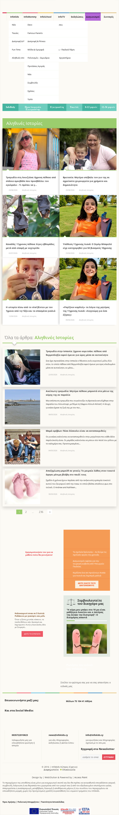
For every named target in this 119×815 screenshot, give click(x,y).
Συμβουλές (33, 82)
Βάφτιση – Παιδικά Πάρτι (63, 49)
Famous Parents (35, 33)
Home (4, 17)
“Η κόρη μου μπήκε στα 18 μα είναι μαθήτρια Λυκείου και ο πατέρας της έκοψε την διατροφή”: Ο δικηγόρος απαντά (86, 613)
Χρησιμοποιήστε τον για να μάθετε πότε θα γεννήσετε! (39, 553)
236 (41, 512)
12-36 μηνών (108, 107)
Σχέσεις (31, 91)
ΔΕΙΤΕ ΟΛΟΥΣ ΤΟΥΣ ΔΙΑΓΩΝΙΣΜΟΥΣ (87, 584)
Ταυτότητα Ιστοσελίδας (52, 802)
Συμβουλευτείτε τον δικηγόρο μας (90, 602)
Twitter (16, 721)
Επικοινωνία (68, 769)
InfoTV (61, 16)
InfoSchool (45, 16)
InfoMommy (30, 16)
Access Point (80, 777)
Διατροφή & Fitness (36, 41)
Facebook (8, 721)
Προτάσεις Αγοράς (36, 66)
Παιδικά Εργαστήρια (61, 57)
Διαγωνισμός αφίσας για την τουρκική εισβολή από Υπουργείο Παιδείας (88, 564)
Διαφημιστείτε (51, 769)
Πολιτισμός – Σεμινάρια (38, 57)
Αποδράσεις (57, 24)
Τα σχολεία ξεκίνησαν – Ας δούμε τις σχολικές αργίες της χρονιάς (89, 553)
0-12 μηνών (91, 107)
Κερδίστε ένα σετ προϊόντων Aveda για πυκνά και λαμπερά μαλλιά (89, 574)
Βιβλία (54, 33)
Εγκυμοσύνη (57, 107)
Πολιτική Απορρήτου (28, 802)
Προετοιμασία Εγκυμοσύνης (33, 108)
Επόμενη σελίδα (49, 512)
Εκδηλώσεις (77, 16)
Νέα (29, 74)
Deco (30, 24)
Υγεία (53, 41)
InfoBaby (10, 107)
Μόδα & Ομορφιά (36, 49)
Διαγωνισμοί (93, 16)
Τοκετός (74, 107)
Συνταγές (109, 16)
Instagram (23, 721)
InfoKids (14, 16)
